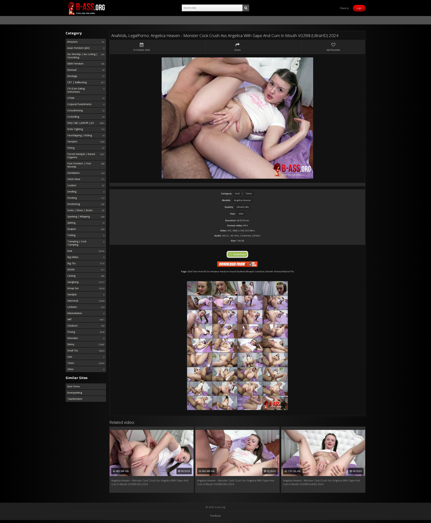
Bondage (72, 76)
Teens (70, 363)
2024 (241, 213)
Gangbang (72, 282)
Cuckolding (73, 116)
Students (240, 271)
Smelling (71, 191)
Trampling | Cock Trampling (76, 243)
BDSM (70, 269)
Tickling (71, 235)
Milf (69, 319)
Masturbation (74, 313)
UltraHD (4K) (243, 206)
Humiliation (73, 172)
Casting (71, 275)
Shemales (72, 338)
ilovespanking (74, 392)
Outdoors (72, 325)
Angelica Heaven (242, 200)
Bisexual (71, 69)
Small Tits (72, 350)
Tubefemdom (74, 398)
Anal (69, 250)
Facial (233, 271)
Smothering (73, 204)
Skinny (70, 344)
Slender (269, 271)
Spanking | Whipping (78, 216)
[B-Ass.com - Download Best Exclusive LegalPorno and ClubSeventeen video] (86, 8)
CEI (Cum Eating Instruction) (76, 90)
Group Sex (73, 288)
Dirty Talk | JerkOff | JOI (80, 122)
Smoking (72, 197)
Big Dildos (72, 257)
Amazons (72, 41)
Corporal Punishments (79, 104)
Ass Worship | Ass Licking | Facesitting (82, 56)
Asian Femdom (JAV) (78, 48)
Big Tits (71, 263)
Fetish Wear (73, 179)
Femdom (72, 141)
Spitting (71, 222)
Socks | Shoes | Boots (80, 210)
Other (70, 369)
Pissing (71, 331)
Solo (69, 356)
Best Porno (73, 386)
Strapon (71, 229)
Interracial (72, 300)
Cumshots (260, 271)
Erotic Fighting (75, 129)
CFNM (70, 98)
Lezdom (71, 185)
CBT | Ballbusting (77, 82)
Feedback (215, 515)
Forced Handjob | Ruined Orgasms (81, 155)
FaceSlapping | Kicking (79, 135)
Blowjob (250, 271)
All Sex (206, 271)
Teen (195, 271)
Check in (344, 8)
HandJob (72, 294)
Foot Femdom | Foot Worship (79, 165)
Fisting (70, 147)
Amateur (215, 271)
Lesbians (72, 306)
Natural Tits (288, 271)
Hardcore (224, 271)
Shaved (278, 271)
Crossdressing (75, 110)
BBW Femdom (75, 63)
